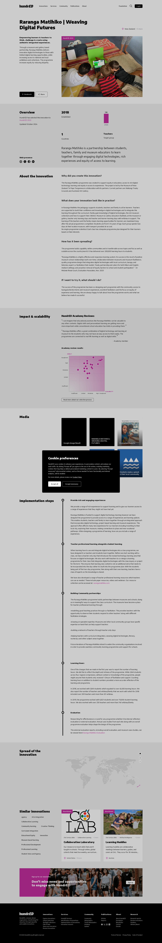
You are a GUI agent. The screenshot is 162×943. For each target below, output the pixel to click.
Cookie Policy (77, 477)
